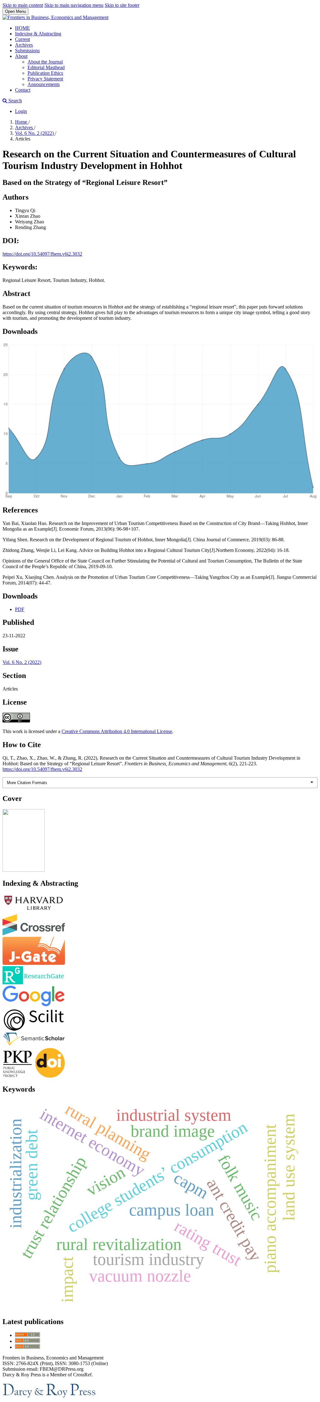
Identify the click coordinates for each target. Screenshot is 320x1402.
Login (21, 111)
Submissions (27, 50)
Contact (22, 90)
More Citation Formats (27, 782)
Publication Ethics (45, 73)
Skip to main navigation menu (73, 5)
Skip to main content (22, 5)
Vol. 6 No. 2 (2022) (35, 133)
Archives (24, 45)
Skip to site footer (122, 5)
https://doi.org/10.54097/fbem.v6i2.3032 (42, 254)
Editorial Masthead (46, 67)
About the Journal (45, 61)
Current (22, 39)
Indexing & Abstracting (38, 33)
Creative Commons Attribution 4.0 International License (117, 731)
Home (21, 122)
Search (14, 100)
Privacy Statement (45, 78)
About (21, 56)
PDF (19, 609)
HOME (22, 28)
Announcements (44, 84)
